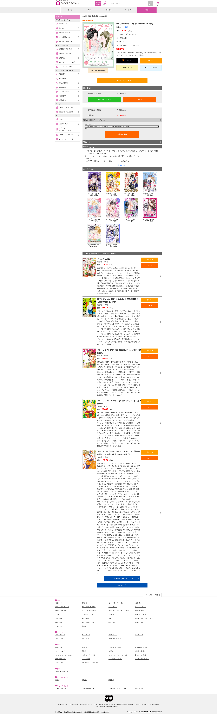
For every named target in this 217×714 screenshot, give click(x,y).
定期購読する (122, 134)
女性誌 (110, 651)
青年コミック (139, 635)
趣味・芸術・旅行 (60, 659)
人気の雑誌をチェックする (122, 578)
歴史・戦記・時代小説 (89, 607)
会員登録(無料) (63, 124)
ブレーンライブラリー (66, 107)
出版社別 (84, 680)
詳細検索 (62, 74)
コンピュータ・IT (140, 607)
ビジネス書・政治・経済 (115, 603)
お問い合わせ (139, 688)
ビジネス (108, 10)
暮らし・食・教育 (140, 655)
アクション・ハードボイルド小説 (118, 610)
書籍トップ (58, 603)
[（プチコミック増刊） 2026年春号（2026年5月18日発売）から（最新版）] (122, 126)
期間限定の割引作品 (65, 49)
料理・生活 (58, 622)
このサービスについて (66, 119)
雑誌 (147, 10)
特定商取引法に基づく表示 (91, 712)
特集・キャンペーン (65, 32)
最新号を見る (127, 67)
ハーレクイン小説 (140, 614)
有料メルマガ (59, 663)
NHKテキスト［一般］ (142, 659)
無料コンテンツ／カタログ (90, 663)
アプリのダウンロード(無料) (65, 129)
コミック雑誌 (103, 16)
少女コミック (59, 638)
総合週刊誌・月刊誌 (141, 647)
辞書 (109, 618)
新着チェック (63, 24)
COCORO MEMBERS (66, 112)
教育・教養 (85, 618)
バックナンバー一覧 (151, 67)
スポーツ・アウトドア (89, 655)
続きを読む (122, 165)
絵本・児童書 (139, 622)
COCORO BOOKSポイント (68, 66)
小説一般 (137, 603)
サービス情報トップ (61, 688)
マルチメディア (60, 626)
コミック (128, 10)
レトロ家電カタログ (65, 37)
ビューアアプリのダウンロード (117, 688)
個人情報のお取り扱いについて (73, 712)
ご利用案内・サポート (66, 135)
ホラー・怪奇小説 (60, 610)
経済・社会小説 (140, 610)
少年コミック (112, 635)
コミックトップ (60, 635)
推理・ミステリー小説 (62, 607)
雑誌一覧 (95, 16)
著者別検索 (62, 78)
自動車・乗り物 (140, 651)
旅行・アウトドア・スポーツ (144, 618)
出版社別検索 (63, 83)
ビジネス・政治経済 (114, 647)
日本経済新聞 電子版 (61, 671)
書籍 (89, 10)
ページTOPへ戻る (151, 595)
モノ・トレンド (60, 651)
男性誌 (84, 651)
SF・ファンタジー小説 (89, 610)
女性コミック (86, 638)
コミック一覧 (86, 635)
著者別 (57, 680)
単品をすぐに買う (104, 99)
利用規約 (59, 712)
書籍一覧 (84, 603)
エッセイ (58, 614)
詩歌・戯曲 (111, 622)
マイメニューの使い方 (66, 139)
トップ (70, 10)
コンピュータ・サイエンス (63, 655)
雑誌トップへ (122, 585)
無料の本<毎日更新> (65, 53)
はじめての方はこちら (122, 80)
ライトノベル (112, 607)
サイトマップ (105, 712)
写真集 (84, 626)
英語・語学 (58, 618)
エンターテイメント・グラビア (117, 655)
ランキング (62, 28)
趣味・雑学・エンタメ (89, 622)
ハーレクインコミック (115, 638)
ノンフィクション (87, 614)
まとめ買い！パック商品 (67, 62)
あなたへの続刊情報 (65, 41)
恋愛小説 (111, 614)
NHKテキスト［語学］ (115, 659)
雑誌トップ (58, 647)
